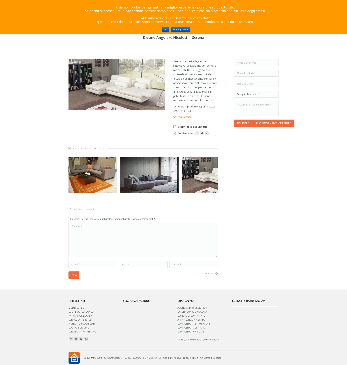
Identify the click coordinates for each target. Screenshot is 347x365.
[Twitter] (202, 133)
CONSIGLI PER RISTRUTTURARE (194, 323)
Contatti (217, 357)
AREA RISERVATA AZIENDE (191, 319)
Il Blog (195, 357)
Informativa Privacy (179, 357)
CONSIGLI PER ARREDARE (190, 331)
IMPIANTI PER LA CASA (80, 315)
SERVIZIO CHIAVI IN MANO (82, 331)
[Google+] (207, 133)
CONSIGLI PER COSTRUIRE (191, 327)
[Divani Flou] (149, 175)
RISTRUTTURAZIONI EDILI (81, 323)
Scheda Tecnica (182, 117)
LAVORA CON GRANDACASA (192, 311)
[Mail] (86, 339)
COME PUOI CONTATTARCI (191, 315)
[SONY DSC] (92, 175)
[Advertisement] (256, 201)
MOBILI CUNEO (76, 307)
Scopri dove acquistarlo (192, 126)
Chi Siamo (205, 357)
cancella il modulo (205, 273)
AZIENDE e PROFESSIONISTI (192, 307)
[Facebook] (197, 133)
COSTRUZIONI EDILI (78, 327)
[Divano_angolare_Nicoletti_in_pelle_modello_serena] (216, 175)
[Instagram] (81, 339)
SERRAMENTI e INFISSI (80, 319)
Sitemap (163, 357)
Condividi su (185, 133)
